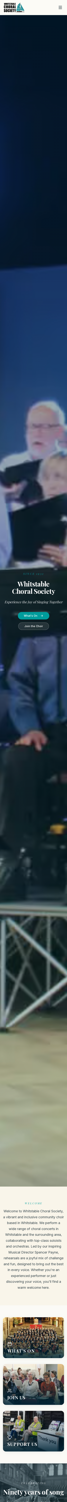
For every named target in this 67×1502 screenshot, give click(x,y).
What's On (30, 615)
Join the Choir (33, 626)
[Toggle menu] (60, 7)
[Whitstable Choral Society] (14, 7)
